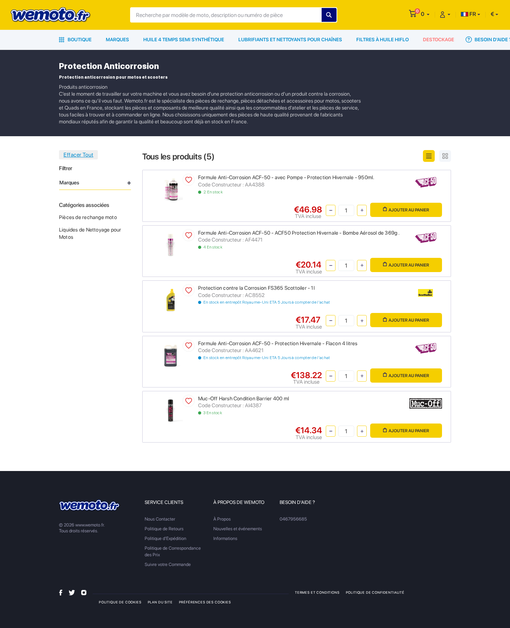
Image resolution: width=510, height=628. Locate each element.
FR (472, 14)
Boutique (79, 39)
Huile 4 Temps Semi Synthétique (183, 39)
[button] (425, 14)
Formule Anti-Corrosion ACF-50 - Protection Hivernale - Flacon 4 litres (278, 343)
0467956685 (293, 519)
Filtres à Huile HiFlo (382, 39)
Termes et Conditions (317, 592)
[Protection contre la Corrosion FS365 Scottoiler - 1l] (170, 299)
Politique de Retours (164, 528)
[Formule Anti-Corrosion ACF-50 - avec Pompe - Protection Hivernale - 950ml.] (170, 189)
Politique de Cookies (120, 602)
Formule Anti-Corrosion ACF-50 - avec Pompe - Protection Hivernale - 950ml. (286, 177)
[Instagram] (83, 592)
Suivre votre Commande (168, 564)
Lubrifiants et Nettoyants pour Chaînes (290, 39)
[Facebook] (60, 592)
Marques (117, 39)
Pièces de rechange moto (88, 217)
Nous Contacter (160, 519)
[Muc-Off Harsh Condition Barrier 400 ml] (170, 410)
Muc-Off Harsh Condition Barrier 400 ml (243, 398)
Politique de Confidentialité (375, 592)
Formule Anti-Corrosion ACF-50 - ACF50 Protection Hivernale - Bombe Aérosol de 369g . (299, 233)
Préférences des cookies (205, 602)
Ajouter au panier (409, 209)
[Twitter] (72, 592)
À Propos (222, 519)
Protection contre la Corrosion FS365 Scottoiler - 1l (256, 288)
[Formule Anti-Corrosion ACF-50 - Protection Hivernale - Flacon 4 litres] (170, 354)
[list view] (429, 156)
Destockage (438, 39)
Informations (225, 538)
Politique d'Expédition (165, 538)
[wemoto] (89, 505)
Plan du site (160, 602)
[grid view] (445, 156)
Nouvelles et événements (237, 528)
